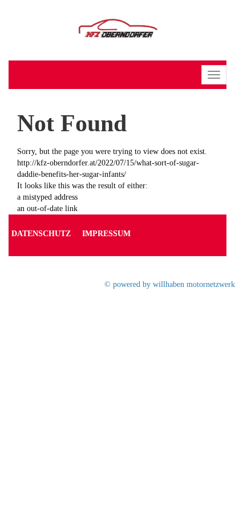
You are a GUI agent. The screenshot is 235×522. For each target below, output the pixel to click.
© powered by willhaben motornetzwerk (169, 284)
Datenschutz (41, 233)
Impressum (106, 233)
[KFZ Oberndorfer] (117, 29)
